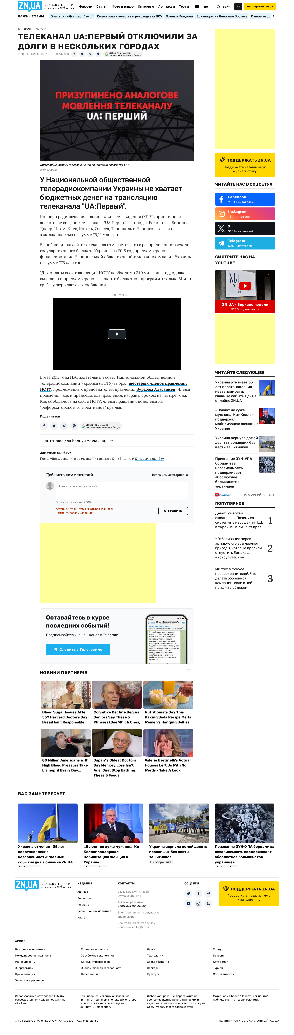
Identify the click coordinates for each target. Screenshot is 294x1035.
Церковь (152, 968)
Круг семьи (220, 962)
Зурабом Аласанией (155, 389)
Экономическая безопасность (101, 968)
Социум (218, 949)
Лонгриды (166, 6)
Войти (227, 6)
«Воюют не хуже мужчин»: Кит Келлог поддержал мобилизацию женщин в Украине (237, 419)
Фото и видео (123, 6)
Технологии (155, 955)
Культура (153, 974)
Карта (81, 917)
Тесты (184, 6)
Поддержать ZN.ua (260, 6)
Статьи (102, 6)
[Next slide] (273, 16)
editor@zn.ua (140, 927)
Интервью (146, 6)
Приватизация (25, 974)
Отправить (173, 511)
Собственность (223, 974)
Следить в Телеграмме (80, 649)
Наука (151, 949)
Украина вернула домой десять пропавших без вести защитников (236, 442)
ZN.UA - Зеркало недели (245, 304)
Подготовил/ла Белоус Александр (74, 440)
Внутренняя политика (30, 949)
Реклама (83, 904)
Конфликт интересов (95, 962)
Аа (238, 6)
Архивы (82, 892)
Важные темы (31, 16)
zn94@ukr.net (126, 916)
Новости (85, 6)
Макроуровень (25, 962)
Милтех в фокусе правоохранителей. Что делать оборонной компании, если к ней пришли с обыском (235, 578)
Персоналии (89, 974)
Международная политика (33, 955)
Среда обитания (158, 962)
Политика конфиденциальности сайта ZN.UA (249, 1020)
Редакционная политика (94, 911)
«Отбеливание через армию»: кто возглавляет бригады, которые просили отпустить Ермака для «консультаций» (238, 548)
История (219, 955)
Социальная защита (94, 949)
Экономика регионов (29, 980)
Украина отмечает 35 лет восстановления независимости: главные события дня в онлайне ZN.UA (236, 391)
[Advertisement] (98, 563)
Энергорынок (24, 968)
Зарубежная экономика (97, 955)
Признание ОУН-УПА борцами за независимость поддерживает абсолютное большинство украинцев (233, 473)
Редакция (84, 898)
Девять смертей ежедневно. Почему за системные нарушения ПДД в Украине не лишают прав (239, 520)
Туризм (218, 968)
